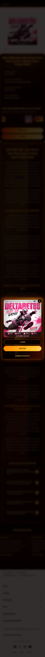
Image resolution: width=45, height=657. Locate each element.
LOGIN (22, 342)
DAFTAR (22, 348)
